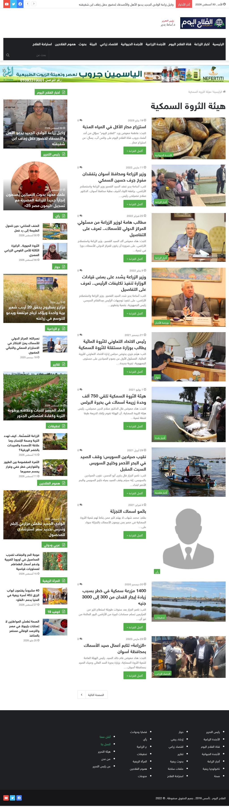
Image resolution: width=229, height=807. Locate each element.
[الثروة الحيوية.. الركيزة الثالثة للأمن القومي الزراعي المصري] (55, 251)
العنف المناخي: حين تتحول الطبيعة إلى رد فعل (22, 227)
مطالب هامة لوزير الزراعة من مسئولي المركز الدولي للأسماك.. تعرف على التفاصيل (112, 227)
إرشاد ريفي (177, 738)
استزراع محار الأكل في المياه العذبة (114, 126)
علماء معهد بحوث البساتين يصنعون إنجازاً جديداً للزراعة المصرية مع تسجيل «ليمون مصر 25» (35, 199)
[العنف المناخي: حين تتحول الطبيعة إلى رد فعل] (55, 231)
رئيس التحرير (213, 731)
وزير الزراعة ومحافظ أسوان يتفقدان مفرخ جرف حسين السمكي (114, 176)
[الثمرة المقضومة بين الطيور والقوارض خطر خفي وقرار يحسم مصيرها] (55, 467)
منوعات (142, 775)
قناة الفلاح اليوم (180, 43)
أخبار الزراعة (202, 43)
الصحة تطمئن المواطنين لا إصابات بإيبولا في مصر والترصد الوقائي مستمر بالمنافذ (22, 628)
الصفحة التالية (96, 694)
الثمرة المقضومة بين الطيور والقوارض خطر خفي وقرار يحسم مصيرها (21, 466)
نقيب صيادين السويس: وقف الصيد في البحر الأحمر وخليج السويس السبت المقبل (113, 462)
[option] (35, 124)
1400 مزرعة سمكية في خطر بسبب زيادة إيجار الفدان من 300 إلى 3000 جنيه (114, 596)
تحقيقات (142, 753)
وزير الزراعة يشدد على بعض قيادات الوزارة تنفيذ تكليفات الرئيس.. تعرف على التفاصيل (113, 282)
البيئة (93, 43)
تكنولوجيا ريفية (211, 768)
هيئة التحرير (104, 751)
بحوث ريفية (176, 761)
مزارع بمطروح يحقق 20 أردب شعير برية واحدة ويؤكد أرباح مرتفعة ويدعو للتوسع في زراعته (35, 312)
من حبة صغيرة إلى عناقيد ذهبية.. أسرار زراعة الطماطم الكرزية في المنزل (125, 4)
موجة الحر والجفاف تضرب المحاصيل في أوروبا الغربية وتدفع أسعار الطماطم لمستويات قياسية (22, 561)
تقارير (180, 753)
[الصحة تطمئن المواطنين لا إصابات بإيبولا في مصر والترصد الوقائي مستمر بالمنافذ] (55, 627)
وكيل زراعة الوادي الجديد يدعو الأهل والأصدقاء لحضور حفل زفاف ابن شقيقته (35, 137)
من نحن (105, 758)
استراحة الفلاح (42, 43)
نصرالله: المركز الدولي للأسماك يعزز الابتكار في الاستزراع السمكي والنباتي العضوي (22, 345)
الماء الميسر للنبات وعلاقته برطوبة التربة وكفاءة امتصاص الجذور (36, 412)
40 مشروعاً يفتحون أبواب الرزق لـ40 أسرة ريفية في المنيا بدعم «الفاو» (23, 594)
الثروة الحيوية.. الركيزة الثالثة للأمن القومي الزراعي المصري (21, 249)
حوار (181, 731)
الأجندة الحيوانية (132, 43)
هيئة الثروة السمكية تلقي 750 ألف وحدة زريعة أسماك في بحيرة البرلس (113, 398)
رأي (145, 738)
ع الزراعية (142, 746)
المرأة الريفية (140, 761)
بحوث (83, 43)
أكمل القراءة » (135, 150)
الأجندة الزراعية (155, 43)
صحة (217, 775)
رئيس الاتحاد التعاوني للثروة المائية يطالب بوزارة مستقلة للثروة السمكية (112, 344)
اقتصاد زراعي (109, 43)
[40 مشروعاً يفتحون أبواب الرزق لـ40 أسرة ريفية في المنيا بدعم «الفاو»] (55, 596)
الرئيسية (218, 43)
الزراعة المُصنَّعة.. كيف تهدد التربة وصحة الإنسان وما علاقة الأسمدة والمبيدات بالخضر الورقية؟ (21, 442)
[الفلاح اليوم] (191, 23)
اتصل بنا (105, 743)
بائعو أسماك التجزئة (128, 510)
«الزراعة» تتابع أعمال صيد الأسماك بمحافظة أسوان (115, 648)
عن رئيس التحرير (101, 765)
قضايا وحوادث (138, 731)
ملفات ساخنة (175, 768)
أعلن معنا (105, 736)
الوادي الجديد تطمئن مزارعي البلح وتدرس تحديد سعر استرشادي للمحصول (37, 528)
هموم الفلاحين (65, 43)
